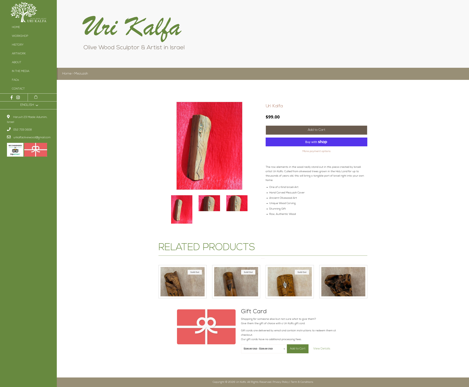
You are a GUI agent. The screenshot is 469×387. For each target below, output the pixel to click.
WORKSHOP (20, 36)
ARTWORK (19, 53)
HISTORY (17, 45)
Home (67, 73)
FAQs (15, 80)
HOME (16, 27)
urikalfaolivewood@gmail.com (32, 137)
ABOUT (16, 62)
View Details (321, 348)
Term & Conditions (302, 382)
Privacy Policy (281, 382)
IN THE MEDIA (20, 71)
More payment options (316, 151)
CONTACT (18, 89)
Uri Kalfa (274, 106)
